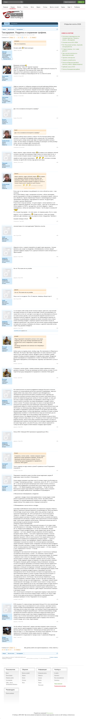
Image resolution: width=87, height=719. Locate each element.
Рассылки (40, 685)
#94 (57, 377)
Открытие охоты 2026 (72, 24)
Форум (13, 7)
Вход (7, 673)
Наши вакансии (58, 683)
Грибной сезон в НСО (68, 66)
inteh (3, 237)
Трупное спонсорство (68, 57)
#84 (57, 118)
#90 (57, 277)
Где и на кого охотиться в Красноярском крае (69, 54)
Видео (38, 7)
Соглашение (9, 680)
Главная (5, 7)
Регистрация (9, 675)
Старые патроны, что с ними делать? (70, 50)
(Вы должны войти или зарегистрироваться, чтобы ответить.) (41, 647)
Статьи (45, 7)
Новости (40, 675)
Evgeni (4, 119)
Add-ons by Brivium (39, 658)
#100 (57, 637)
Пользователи (14, 23)
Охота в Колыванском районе (71, 69)
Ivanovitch (5, 76)
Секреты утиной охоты (69, 60)
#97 (57, 470)
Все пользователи (59, 677)
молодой (5, 464)
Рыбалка (77, 7)
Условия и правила (54, 657)
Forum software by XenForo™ (14, 657)
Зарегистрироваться (70, 2)
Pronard (4, 347)
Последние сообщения (8, 25)
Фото (32, 7)
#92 (57, 328)
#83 (57, 95)
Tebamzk (4, 163)
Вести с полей (54, 7)
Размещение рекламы (60, 686)
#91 (57, 298)
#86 (57, 162)
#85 (57, 147)
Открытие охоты (42, 673)
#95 (57, 426)
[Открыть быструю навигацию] (57, 29)
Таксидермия (12, 34)
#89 (57, 256)
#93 (57, 363)
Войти (80, 2)
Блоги (19, 7)
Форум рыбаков (10, 693)
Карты (63, 7)
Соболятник (5, 141)
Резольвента (50, 713)
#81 (57, 50)
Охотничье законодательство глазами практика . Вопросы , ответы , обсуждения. (71, 38)
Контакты (56, 675)
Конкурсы (56, 680)
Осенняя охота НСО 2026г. (70, 42)
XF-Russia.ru (9, 658)
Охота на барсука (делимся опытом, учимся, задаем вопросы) (72, 63)
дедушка (4, 258)
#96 (57, 441)
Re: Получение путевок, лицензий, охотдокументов (72, 45)
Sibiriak (4, 52)
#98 (57, 599)
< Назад (11, 37)
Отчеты (26, 7)
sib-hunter (5, 97)
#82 (57, 76)
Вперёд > (34, 37)
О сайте (56, 673)
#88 (57, 235)
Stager (4, 637)
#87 (57, 221)
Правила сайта (10, 677)
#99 (57, 621)
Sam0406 (16, 330)
